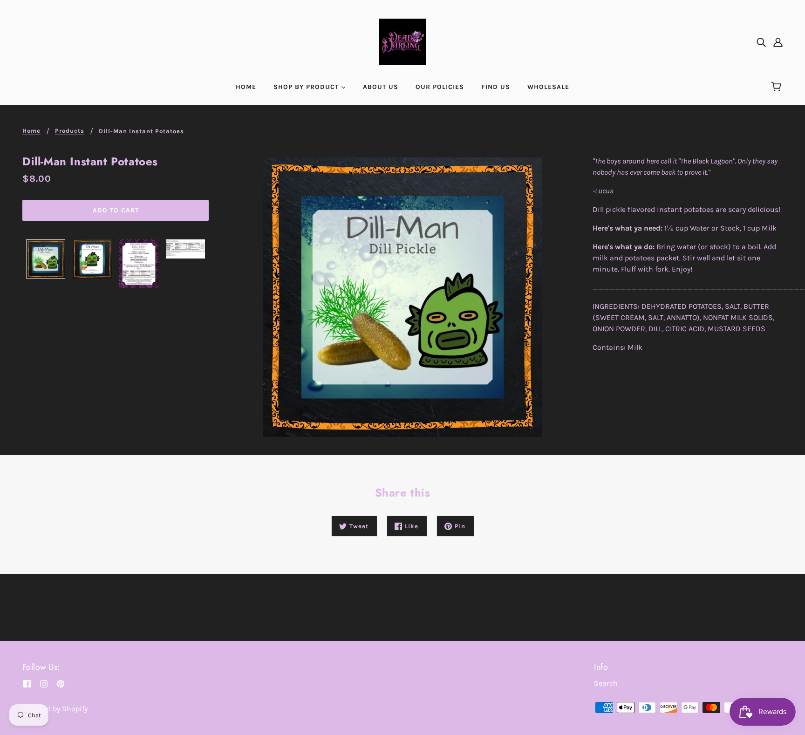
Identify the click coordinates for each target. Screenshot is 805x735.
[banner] (402, 41)
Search (606, 683)
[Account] (778, 42)
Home (31, 131)
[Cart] (777, 87)
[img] (761, 42)
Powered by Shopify (55, 708)
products (69, 131)
